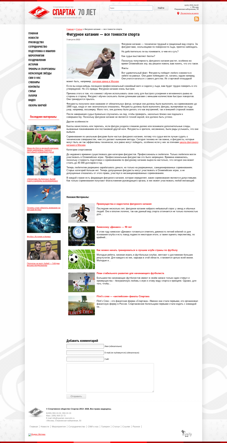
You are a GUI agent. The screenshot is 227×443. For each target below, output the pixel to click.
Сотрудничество (37, 46)
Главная (70, 29)
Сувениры (34, 82)
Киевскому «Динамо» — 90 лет (114, 227)
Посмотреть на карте (189, 13)
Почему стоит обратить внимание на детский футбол (43, 209)
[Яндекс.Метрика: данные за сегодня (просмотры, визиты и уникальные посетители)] (37, 434)
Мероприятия (36, 55)
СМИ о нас (34, 77)
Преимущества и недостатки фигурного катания (124, 204)
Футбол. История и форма (39, 237)
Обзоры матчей (37, 105)
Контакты (34, 86)
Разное (136, 426)
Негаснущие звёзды (40, 73)
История (33, 64)
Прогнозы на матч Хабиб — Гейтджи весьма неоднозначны (43, 264)
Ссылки (126, 426)
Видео (32, 100)
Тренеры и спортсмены (41, 69)
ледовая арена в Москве (105, 81)
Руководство (36, 42)
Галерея (32, 95)
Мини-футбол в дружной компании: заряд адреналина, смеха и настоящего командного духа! (43, 150)
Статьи (79, 29)
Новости (33, 37)
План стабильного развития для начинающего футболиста (130, 273)
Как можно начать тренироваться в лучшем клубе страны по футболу (137, 250)
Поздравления (37, 60)
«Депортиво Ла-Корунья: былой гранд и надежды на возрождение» (42, 180)
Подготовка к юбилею (41, 51)
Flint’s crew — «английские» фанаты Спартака (123, 296)
